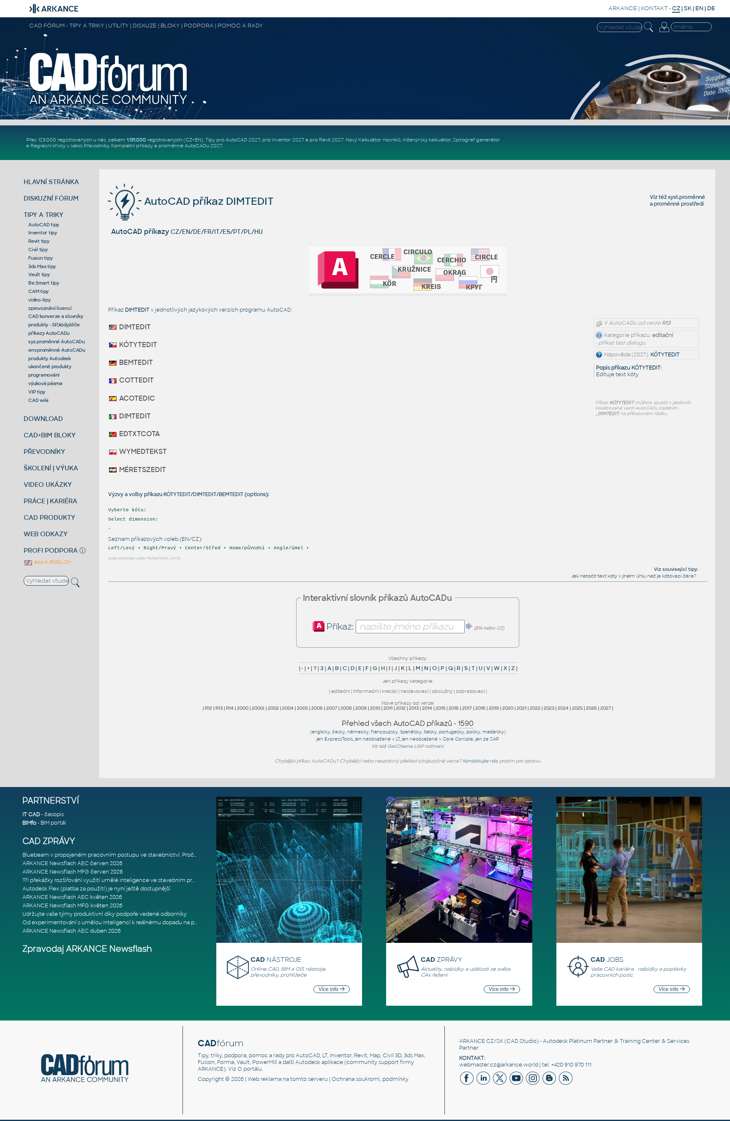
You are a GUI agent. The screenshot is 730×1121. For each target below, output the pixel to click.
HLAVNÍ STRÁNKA (51, 182)
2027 (605, 708)
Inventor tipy (42, 233)
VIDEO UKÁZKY (48, 484)
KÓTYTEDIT (665, 354)
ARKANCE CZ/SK (481, 1041)
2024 (563, 708)
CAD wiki (38, 400)
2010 (375, 708)
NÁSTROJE (276, 959)
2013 (414, 708)
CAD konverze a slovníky (55, 316)
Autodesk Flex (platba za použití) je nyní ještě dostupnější (96, 888)
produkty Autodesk (49, 358)
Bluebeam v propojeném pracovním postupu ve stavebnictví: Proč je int (115, 855)
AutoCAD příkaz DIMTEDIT (208, 201)
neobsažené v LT (381, 739)
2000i (258, 708)
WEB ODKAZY (46, 534)
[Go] (469, 626)
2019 (494, 708)
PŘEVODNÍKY (44, 452)
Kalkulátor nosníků (379, 140)
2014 (427, 708)
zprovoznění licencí (49, 308)
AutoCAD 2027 (243, 140)
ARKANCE (622, 8)
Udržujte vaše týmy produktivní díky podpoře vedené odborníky (104, 914)
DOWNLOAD (43, 419)
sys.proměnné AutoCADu (56, 342)
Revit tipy (38, 241)
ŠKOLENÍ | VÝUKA (51, 468)
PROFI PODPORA (51, 550)
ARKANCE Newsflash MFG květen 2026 (72, 905)
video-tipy (39, 300)
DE (711, 8)
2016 (454, 708)
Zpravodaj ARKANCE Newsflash (87, 949)
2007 (331, 708)
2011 (388, 708)
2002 (273, 708)
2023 (549, 708)
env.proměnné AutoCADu (56, 350)
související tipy (679, 569)
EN (699, 8)
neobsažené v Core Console (441, 739)
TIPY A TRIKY (43, 215)
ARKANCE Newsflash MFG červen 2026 (72, 872)
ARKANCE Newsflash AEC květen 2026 (72, 897)
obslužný (442, 691)
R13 (219, 708)
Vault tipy (39, 274)
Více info (329, 989)
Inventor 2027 (288, 140)
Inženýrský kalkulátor (427, 140)
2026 (591, 708)
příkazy (144, 146)
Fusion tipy (40, 258)
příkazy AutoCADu (49, 333)
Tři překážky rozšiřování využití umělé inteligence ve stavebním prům (111, 880)
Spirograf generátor (476, 140)
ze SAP (491, 739)
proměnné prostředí (679, 204)
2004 (288, 708)
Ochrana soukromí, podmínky (370, 1079)
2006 (317, 708)
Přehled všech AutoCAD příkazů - (408, 723)
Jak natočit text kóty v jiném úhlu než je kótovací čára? (633, 576)
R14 (230, 708)
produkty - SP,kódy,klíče (54, 325)
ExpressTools (338, 739)
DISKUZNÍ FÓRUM (51, 198)
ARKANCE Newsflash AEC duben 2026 (71, 931)
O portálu (249, 1069)
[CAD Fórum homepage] (108, 104)
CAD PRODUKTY (49, 517)
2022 (535, 708)
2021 (521, 708)
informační (366, 691)
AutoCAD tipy (43, 225)
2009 (361, 708)
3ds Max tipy (42, 266)
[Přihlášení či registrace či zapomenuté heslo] (664, 32)
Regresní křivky (47, 146)
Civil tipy (38, 249)
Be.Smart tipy (43, 283)
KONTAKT (654, 8)
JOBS (607, 959)
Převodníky (96, 146)
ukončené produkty (49, 366)
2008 (346, 708)
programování (44, 375)
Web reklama (264, 1079)
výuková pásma (45, 383)
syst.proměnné (686, 197)
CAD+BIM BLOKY (50, 435)
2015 (440, 708)
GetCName (400, 746)
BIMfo (29, 823)
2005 (302, 708)
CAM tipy (38, 291)
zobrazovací (470, 691)
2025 (577, 708)
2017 (467, 708)
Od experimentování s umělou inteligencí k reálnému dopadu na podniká (117, 922)
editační (340, 691)
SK (688, 8)
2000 (242, 708)
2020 (507, 708)
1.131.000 (136, 140)
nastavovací (414, 691)
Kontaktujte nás (480, 761)
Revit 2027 (331, 140)
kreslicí (389, 691)
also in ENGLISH (52, 562)
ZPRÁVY (441, 959)
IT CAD (31, 814)
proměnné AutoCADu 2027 (190, 146)
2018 (480, 708)
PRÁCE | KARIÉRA (50, 501)
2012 (401, 708)
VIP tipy (36, 392)
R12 (208, 708)
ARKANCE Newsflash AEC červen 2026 (72, 863)
